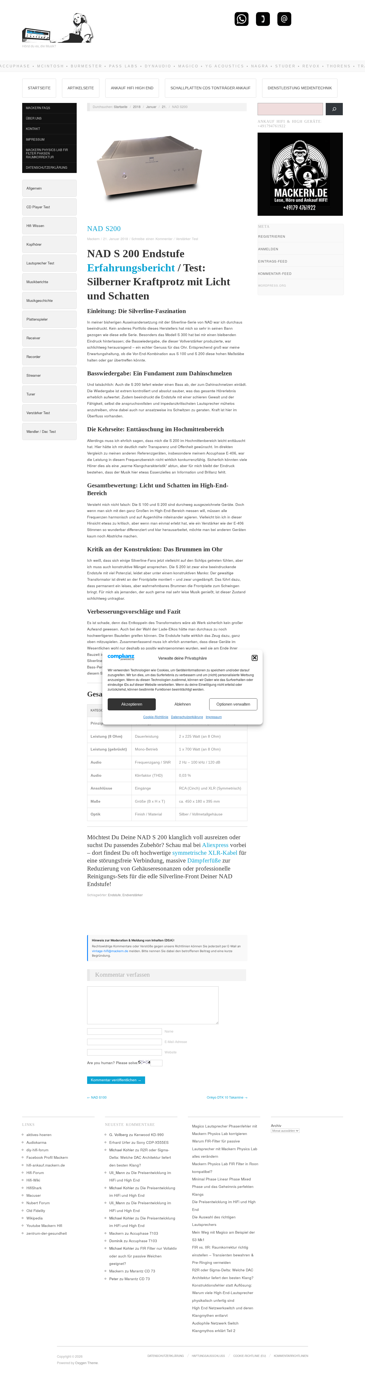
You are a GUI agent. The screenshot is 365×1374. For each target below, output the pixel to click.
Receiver (33, 337)
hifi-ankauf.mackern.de (45, 1165)
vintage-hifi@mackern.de (110, 951)
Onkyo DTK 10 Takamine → (227, 1097)
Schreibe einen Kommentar (151, 238)
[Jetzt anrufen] (263, 19)
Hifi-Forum (35, 1172)
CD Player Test (38, 206)
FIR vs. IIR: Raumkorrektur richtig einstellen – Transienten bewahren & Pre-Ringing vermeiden (223, 1255)
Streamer (33, 375)
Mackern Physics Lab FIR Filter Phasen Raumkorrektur (47, 153)
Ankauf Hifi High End (132, 88)
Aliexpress (215, 845)
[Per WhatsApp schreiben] (242, 19)
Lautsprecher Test (40, 262)
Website (171, 1052)
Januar (151, 106)
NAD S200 (104, 229)
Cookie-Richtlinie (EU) (249, 1356)
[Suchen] (334, 109)
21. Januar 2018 (115, 238)
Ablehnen (182, 704)
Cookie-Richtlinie (155, 716)
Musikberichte (37, 281)
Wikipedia (34, 1218)
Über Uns (34, 118)
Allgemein (34, 188)
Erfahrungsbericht (131, 268)
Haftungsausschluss (208, 1356)
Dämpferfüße (204, 860)
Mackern (93, 238)
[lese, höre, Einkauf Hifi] (58, 26)
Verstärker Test (38, 412)
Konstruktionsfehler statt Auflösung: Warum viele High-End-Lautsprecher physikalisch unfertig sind (222, 1293)
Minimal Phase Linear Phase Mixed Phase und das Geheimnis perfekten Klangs (223, 1186)
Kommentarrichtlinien (291, 1356)
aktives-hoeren (39, 1134)
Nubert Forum (38, 1202)
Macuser (33, 1195)
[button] (254, 657)
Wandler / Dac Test (41, 431)
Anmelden (268, 249)
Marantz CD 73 (142, 1270)
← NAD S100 (97, 1097)
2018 (137, 106)
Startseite (39, 88)
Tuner (30, 394)
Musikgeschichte (39, 300)
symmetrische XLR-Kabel (204, 852)
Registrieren (271, 236)
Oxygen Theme (86, 1362)
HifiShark (34, 1187)
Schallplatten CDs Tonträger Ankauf (210, 88)
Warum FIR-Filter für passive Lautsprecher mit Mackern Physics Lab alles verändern (224, 1148)
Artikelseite (81, 88)
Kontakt (33, 128)
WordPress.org (272, 285)
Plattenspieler (37, 319)
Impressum (214, 716)
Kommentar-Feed (275, 273)
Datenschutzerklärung (187, 716)
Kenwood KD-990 (149, 1134)
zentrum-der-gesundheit (46, 1233)
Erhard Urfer (119, 1142)
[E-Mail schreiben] (284, 19)
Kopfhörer (33, 244)
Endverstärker (132, 894)
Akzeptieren (131, 704)
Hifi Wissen (35, 225)
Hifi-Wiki (33, 1180)
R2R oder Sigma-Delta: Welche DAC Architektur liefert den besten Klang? (140, 1157)
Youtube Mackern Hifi (44, 1225)
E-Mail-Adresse (176, 1041)
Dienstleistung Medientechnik (300, 88)
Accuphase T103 (144, 1233)
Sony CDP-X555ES (153, 1142)
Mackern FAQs (38, 108)
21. (164, 106)
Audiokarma (36, 1142)
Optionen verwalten (233, 704)
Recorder (33, 356)
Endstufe (114, 894)
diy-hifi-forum (37, 1149)
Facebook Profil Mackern (47, 1157)
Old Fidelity (35, 1210)
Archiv (276, 1125)
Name (169, 1031)
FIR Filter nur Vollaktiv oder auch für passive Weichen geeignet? (143, 1256)
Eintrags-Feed (273, 261)
